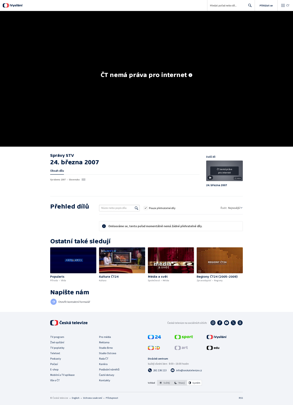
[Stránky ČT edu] (213, 349)
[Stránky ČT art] (181, 349)
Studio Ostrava (107, 353)
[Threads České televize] (240, 322)
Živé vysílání (57, 342)
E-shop (54, 369)
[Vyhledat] (136, 208)
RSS (241, 397)
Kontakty (104, 380)
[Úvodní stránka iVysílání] (16, 5)
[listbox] (179, 383)
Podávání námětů (109, 369)
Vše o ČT (55, 380)
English (75, 397)
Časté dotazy (106, 375)
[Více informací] (190, 75)
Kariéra (103, 364)
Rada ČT (104, 358)
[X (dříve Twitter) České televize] (233, 322)
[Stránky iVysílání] (217, 338)
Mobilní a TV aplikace (62, 375)
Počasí (54, 364)
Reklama (104, 342)
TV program (57, 337)
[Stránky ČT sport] (184, 338)
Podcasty (55, 358)
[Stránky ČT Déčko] (154, 349)
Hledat (250, 5)
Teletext (55, 353)
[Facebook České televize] (219, 322)
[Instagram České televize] (213, 322)
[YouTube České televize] (226, 322)
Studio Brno (106, 347)
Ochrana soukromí (92, 397)
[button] (224, 172)
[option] (164, 382)
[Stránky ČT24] (154, 338)
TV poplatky (57, 347)
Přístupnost (112, 397)
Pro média (105, 337)
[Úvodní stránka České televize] (69, 322)
